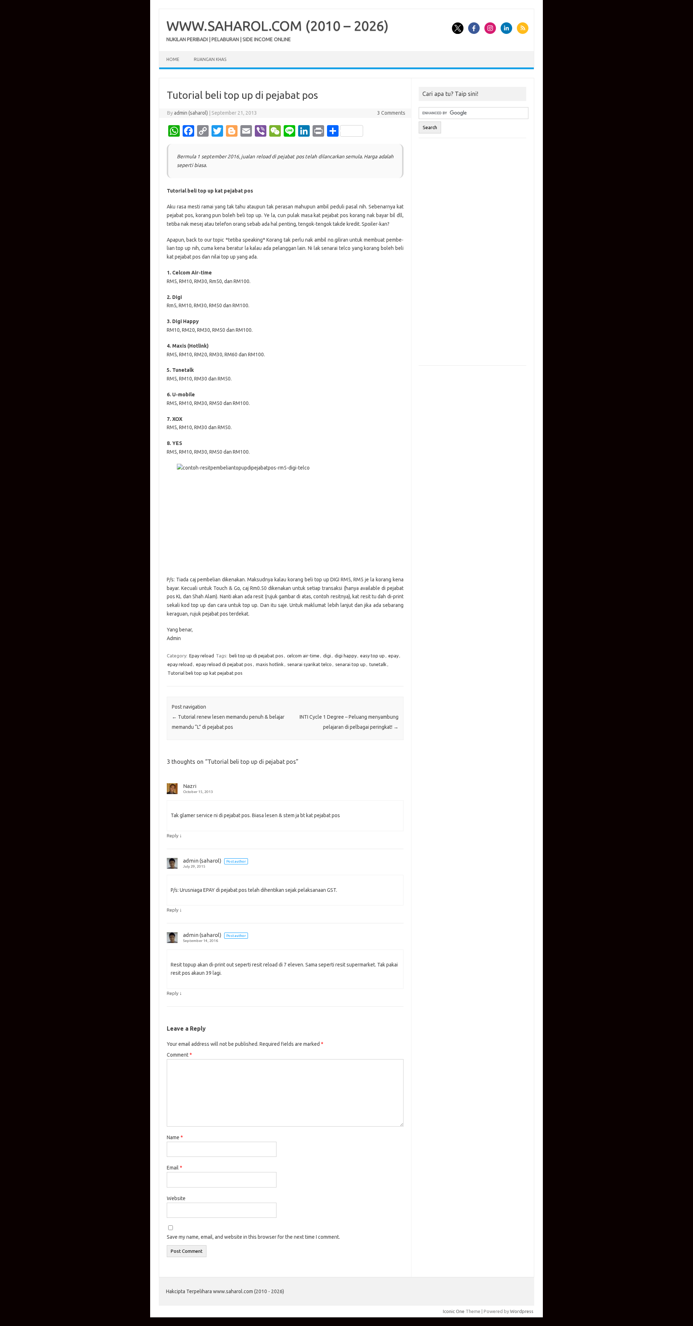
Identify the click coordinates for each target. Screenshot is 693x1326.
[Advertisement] (472, 255)
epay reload (179, 664)
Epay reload (201, 655)
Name (175, 1137)
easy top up (372, 655)
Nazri (189, 786)
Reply (172, 835)
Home (172, 59)
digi (327, 655)
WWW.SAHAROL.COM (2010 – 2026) (277, 25)
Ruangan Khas (210, 59)
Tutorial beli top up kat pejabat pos (205, 672)
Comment (179, 1055)
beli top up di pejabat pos (256, 655)
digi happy (346, 655)
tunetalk (378, 664)
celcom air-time (303, 655)
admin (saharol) (191, 113)
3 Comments (391, 113)
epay (393, 655)
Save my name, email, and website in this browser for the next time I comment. (253, 1237)
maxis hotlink (270, 664)
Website (176, 1198)
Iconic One (454, 1311)
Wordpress (521, 1311)
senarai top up (350, 664)
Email (174, 1168)
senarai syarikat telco (309, 664)
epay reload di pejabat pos (224, 664)
